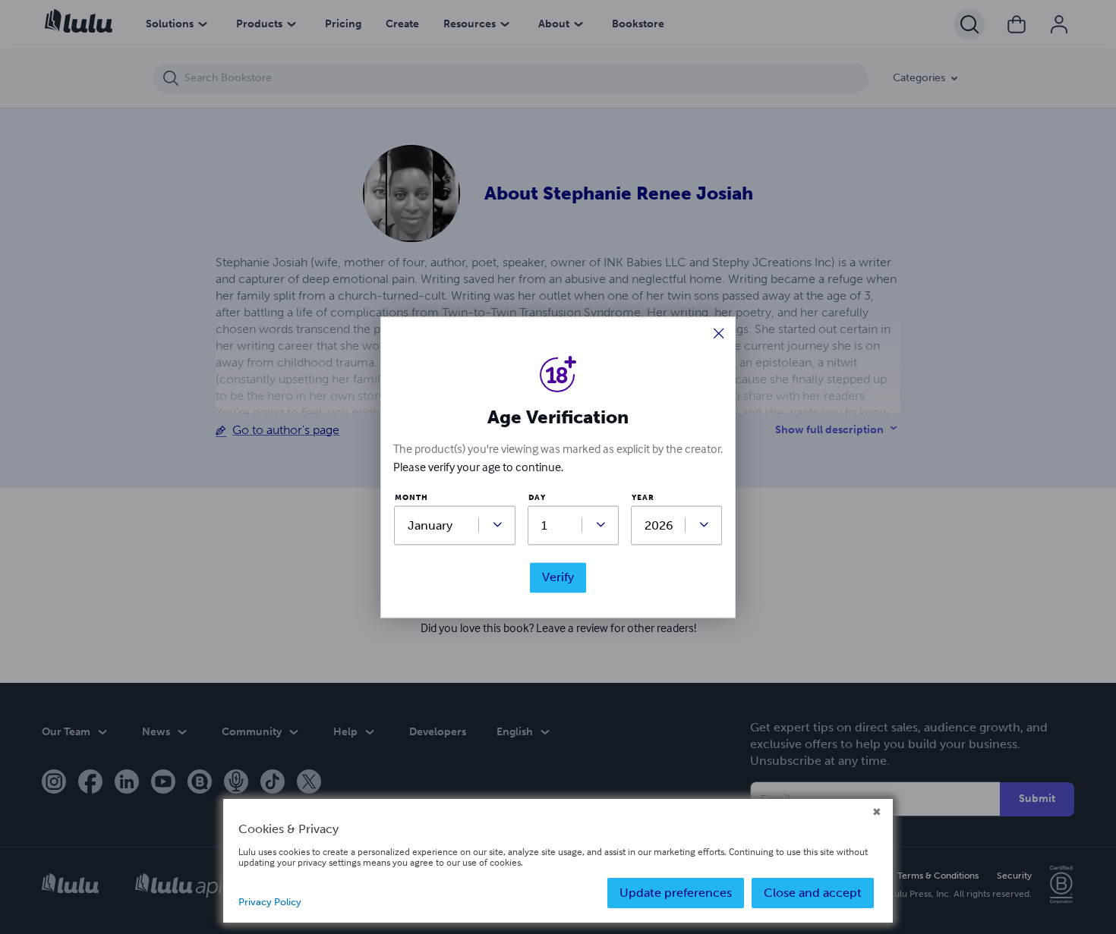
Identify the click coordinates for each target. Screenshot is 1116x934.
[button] (719, 335)
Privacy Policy (269, 901)
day (537, 499)
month (411, 499)
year (643, 499)
